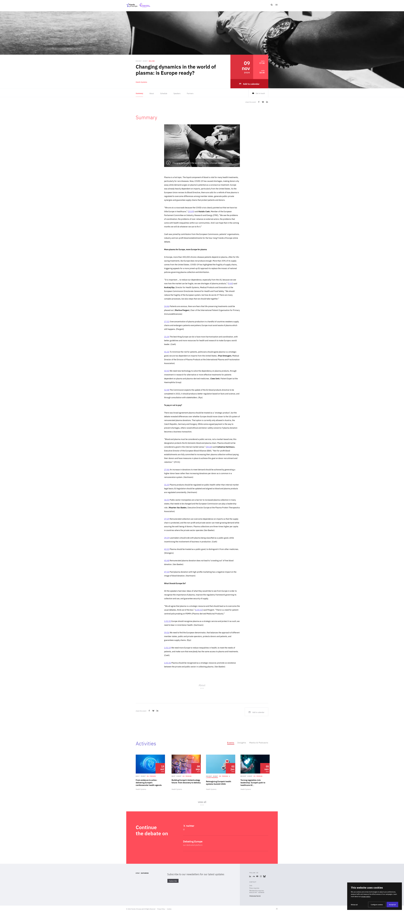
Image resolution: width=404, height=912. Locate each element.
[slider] (202, 780)
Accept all (392, 904)
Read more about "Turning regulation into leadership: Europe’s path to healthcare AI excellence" (255, 772)
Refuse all (354, 904)
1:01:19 (167, 647)
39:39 (166, 537)
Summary (139, 93)
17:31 (166, 321)
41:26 (166, 351)
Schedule (163, 93)
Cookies (169, 909)
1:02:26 (167, 662)
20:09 (191, 211)
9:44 (230, 283)
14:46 (166, 306)
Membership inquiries (256, 890)
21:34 (166, 336)
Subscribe (173, 881)
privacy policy (365, 896)
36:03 (166, 499)
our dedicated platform (193, 845)
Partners (190, 93)
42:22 (166, 549)
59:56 (166, 632)
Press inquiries (254, 888)
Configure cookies (377, 904)
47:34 (166, 571)
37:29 (166, 519)
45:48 (166, 560)
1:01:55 (167, 621)
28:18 (208, 446)
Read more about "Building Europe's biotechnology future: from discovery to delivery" (186, 772)
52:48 (166, 389)
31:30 (166, 484)
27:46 (166, 469)
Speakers (177, 93)
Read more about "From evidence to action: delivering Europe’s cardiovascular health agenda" (150, 772)
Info (250, 885)
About (151, 93)
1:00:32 (198, 609)
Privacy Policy (161, 909)
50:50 (166, 370)
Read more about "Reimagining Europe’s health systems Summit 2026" (220, 772)
